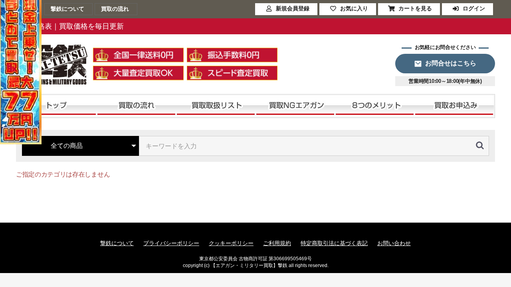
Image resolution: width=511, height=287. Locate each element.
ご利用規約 (277, 243)
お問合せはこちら (450, 63)
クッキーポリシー (231, 243)
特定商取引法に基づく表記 (334, 243)
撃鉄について (117, 243)
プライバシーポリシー (171, 243)
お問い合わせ (394, 243)
